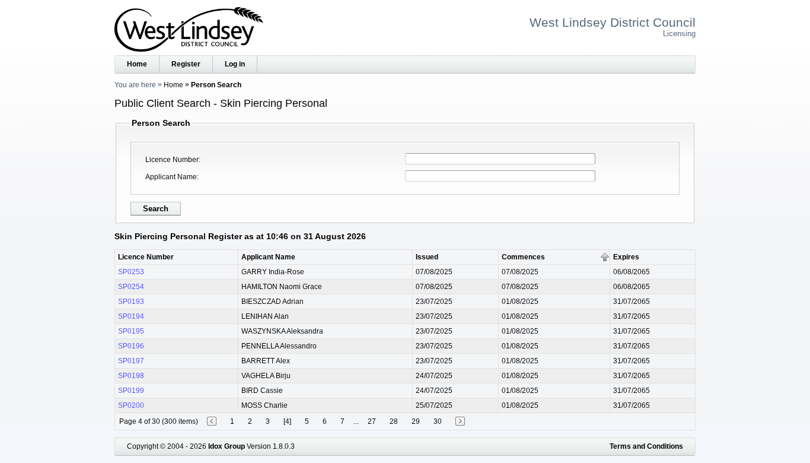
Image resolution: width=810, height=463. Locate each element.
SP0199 (131, 390)
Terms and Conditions (646, 446)
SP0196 (131, 346)
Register (185, 64)
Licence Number (172, 160)
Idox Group (226, 446)
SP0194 (131, 316)
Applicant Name (171, 177)
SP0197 (131, 361)
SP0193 (131, 301)
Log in (235, 64)
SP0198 (131, 376)
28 (394, 421)
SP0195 (131, 331)
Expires (626, 257)
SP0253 (131, 272)
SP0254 (131, 287)
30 (437, 421)
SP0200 (131, 405)
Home (137, 64)
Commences (523, 257)
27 (372, 421)
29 (416, 421)
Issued (427, 257)
